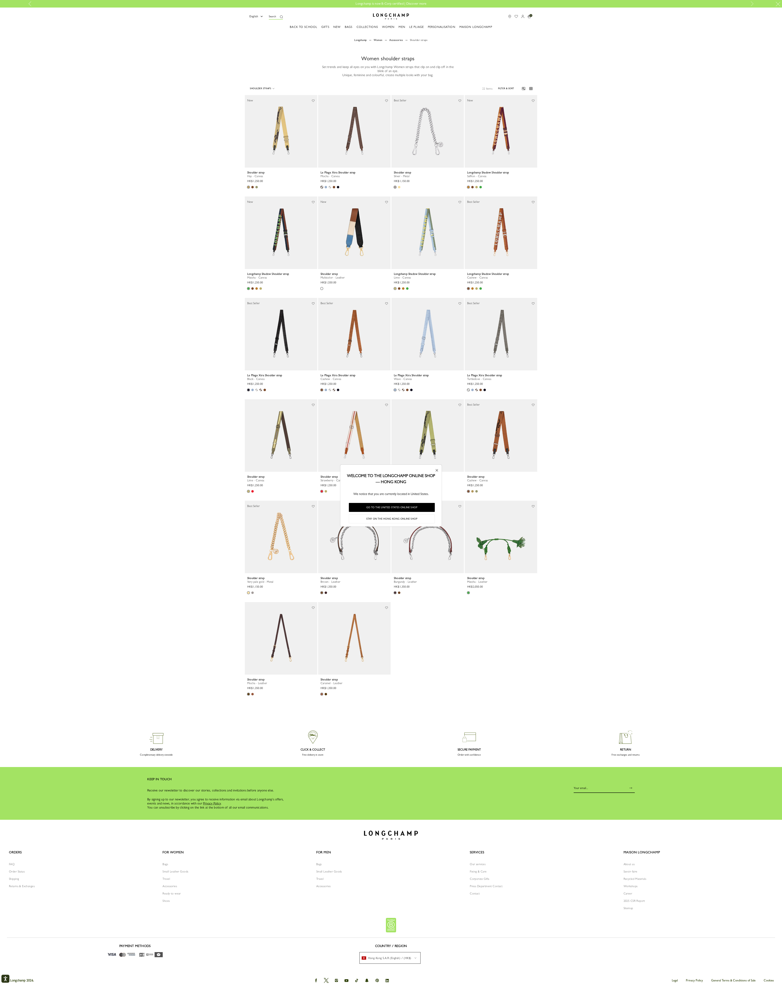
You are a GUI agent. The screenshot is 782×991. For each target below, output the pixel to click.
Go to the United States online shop (391, 507)
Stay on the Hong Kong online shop (391, 518)
